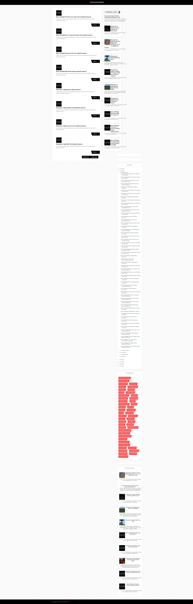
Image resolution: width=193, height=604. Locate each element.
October (123, 352)
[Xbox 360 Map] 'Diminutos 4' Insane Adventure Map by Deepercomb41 (115, 128)
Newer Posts (86, 157)
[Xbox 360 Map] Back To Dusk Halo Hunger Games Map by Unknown (74, 35)
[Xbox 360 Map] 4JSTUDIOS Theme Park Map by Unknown (130, 295)
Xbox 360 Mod (122, 447)
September (123, 354)
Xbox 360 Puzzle (123, 453)
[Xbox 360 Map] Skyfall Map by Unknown (130, 311)
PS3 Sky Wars (130, 418)
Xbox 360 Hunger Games (125, 436)
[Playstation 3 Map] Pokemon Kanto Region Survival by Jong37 (133, 559)
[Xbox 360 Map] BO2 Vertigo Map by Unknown (129, 256)
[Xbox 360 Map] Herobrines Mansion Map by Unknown (130, 246)
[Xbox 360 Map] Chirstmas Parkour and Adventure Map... (130, 240)
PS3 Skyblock (122, 421)
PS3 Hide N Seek (130, 392)
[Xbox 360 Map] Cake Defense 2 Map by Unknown (130, 327)
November (123, 350)
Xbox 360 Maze (122, 439)
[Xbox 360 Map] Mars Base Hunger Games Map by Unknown (130, 346)
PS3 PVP (121, 413)
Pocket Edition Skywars (124, 378)
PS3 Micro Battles (123, 398)
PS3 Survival (130, 424)
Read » (95, 25)
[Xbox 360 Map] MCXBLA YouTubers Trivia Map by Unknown (130, 330)
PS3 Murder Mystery (124, 404)
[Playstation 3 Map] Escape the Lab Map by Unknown (130, 200)
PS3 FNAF (121, 392)
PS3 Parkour (122, 407)
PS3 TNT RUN (122, 427)
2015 (121, 361)
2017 (121, 171)
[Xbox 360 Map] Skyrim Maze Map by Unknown (129, 320)
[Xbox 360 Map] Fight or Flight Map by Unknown (129, 263)
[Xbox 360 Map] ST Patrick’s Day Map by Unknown (130, 279)
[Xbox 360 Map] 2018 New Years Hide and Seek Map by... (130, 174)
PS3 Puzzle (121, 410)
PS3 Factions (131, 389)
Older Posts (94, 157)
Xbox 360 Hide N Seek (124, 433)
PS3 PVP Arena (129, 413)
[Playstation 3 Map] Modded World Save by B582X (133, 508)
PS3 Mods (132, 401)
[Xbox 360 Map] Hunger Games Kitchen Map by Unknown (130, 249)
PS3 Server (121, 418)
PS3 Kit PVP (134, 395)
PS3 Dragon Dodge (132, 386)
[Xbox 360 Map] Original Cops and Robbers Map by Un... (130, 272)
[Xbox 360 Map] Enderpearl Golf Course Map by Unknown (71, 53)
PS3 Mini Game (133, 398)
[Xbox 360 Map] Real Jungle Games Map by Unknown (130, 276)
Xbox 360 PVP (133, 453)
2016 (121, 359)
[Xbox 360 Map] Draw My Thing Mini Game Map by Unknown (130, 337)
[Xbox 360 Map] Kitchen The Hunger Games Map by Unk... (129, 285)
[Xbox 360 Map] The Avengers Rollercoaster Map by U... (127, 259)
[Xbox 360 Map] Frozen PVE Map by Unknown (129, 317)
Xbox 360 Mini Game (124, 442)
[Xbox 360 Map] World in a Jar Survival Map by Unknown (130, 243)
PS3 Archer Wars (123, 383)
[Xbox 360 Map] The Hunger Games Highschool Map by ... (129, 343)
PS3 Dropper (122, 389)
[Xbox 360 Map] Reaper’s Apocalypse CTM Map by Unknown (130, 269)
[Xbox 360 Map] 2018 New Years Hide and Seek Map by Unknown (73, 17)
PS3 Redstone (122, 415)
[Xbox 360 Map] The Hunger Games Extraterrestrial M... (129, 220)
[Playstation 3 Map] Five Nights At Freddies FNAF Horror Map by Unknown (115, 73)
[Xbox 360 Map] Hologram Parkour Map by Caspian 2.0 (132, 584)
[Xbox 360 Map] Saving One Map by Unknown (129, 217)
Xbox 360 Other (122, 450)
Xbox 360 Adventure (132, 427)
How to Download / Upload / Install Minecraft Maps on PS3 (130, 486)
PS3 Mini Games (123, 401)
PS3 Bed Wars (133, 383)
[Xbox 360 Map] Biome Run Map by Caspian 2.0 (115, 113)
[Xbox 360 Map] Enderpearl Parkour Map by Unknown (130, 223)
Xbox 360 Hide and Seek (124, 430)
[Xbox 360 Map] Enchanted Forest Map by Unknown (130, 314)
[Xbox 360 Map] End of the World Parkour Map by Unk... (130, 236)
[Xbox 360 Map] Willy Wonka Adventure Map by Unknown (71, 71)
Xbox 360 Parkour (134, 450)
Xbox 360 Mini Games (124, 445)
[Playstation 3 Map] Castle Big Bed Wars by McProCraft (133, 495)
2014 (121, 364)
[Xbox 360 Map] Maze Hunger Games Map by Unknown (130, 213)
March (122, 356)
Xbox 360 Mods (132, 447)
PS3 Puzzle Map (131, 410)
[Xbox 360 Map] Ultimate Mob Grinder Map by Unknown (130, 204)
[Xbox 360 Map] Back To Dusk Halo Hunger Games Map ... (130, 177)
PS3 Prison (130, 407)
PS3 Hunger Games (123, 395)
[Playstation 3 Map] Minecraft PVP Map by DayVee (133, 546)
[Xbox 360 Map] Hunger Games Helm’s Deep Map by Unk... (129, 207)
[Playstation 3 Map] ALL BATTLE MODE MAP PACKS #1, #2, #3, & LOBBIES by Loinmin (132, 474)
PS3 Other (134, 404)
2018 (121, 169)
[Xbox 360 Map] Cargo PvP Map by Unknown (128, 289)
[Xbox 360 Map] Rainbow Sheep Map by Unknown (130, 282)
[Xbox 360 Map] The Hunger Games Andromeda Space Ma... (129, 340)
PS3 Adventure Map (123, 381)
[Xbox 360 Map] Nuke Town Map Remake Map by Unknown (130, 230)
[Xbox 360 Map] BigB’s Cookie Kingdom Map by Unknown (129, 333)
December (123, 172)
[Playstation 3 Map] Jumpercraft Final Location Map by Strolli (133, 572)
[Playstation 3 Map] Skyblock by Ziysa (115, 58)
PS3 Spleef (121, 424)
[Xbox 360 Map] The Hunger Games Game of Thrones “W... (130, 253)
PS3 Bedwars (122, 386)
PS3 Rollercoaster (133, 415)
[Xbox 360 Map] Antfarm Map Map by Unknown (129, 226)
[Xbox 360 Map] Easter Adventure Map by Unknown (130, 324)
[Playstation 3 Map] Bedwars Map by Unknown (68, 89)
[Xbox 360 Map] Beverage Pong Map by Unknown (130, 233)
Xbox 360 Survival (123, 456)
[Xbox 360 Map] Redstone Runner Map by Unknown (130, 308)
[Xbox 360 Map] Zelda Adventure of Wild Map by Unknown (130, 210)
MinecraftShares (96, 2)
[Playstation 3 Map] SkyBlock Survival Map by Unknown (70, 107)
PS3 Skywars (131, 421)
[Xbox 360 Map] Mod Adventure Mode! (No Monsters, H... (130, 266)
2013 (121, 366)
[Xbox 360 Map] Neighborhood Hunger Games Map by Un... (129, 299)
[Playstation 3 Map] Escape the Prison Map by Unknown (71, 126)
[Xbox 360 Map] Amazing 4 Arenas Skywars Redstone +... (130, 292)
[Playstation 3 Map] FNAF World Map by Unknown (69, 144)
